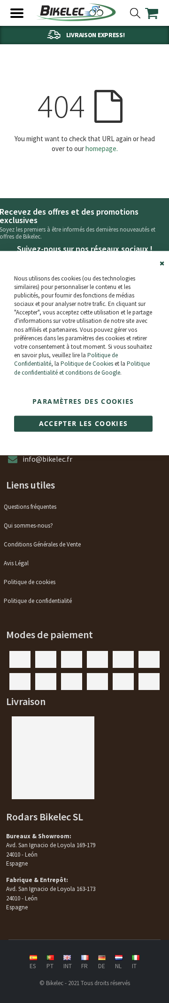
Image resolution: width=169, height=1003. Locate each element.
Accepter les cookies (83, 423)
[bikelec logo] (76, 12)
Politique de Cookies (87, 364)
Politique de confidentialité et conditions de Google (82, 368)
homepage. (101, 148)
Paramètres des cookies (83, 401)
